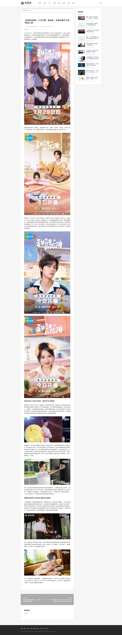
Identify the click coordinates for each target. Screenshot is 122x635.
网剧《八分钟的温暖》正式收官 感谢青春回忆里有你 (92, 37)
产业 (40, 628)
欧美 (59, 3)
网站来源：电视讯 (33, 26)
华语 (49, 3)
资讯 (45, 3)
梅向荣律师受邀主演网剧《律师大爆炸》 (92, 44)
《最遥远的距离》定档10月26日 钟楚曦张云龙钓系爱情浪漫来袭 (92, 58)
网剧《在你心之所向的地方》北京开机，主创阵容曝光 (92, 18)
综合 (73, 3)
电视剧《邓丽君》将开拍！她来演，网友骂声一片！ (92, 78)
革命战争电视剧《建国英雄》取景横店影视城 (92, 24)
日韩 (54, 3)
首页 (40, 3)
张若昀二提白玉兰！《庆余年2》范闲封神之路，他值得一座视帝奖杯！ (92, 72)
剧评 (64, 3)
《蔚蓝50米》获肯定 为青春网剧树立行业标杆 (92, 51)
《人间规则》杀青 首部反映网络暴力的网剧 (92, 30)
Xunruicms (52, 631)
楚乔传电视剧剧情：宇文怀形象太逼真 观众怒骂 (92, 64)
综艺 (69, 3)
